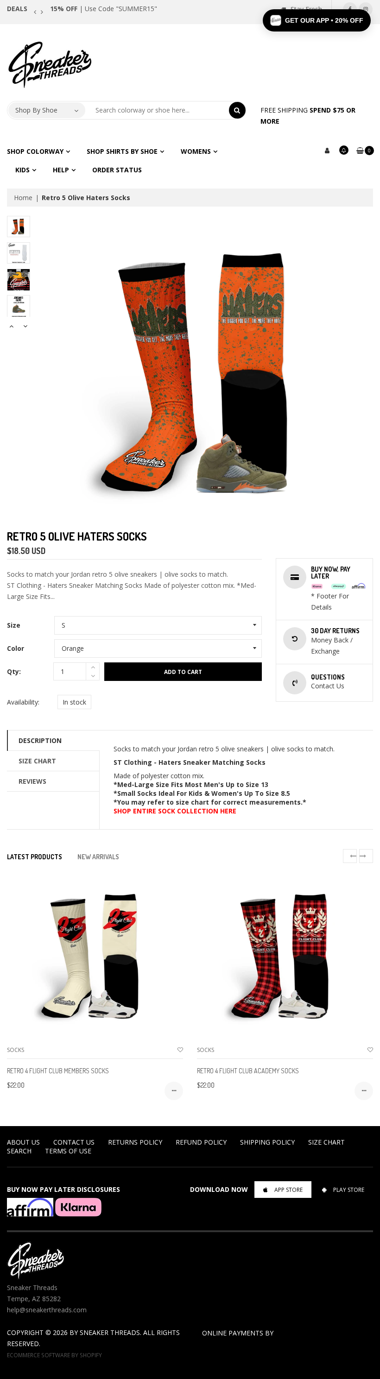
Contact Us (74, 1142)
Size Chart (37, 760)
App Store (288, 1190)
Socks (15, 1050)
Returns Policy (135, 1142)
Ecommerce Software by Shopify (54, 1355)
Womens (196, 151)
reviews (32, 781)
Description (40, 740)
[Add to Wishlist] (180, 1050)
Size (13, 625)
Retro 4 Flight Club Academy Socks (248, 1071)
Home (23, 197)
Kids (22, 169)
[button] (317, 20)
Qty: (14, 671)
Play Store (348, 1190)
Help (61, 169)
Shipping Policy (267, 1142)
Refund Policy (201, 1142)
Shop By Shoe (36, 110)
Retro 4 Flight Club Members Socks (58, 1071)
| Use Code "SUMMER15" (103, 8)
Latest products (34, 857)
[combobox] (157, 110)
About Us (23, 1142)
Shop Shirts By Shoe (122, 151)
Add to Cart (183, 672)
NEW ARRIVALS (98, 857)
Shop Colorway (35, 151)
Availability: (23, 702)
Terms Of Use (68, 1150)
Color (15, 648)
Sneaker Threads (110, 1332)
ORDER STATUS (117, 169)
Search (19, 1150)
